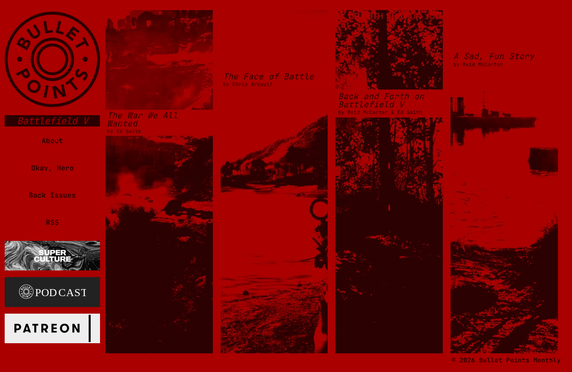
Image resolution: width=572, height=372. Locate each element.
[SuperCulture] (52, 253)
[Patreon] (52, 326)
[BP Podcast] (52, 290)
